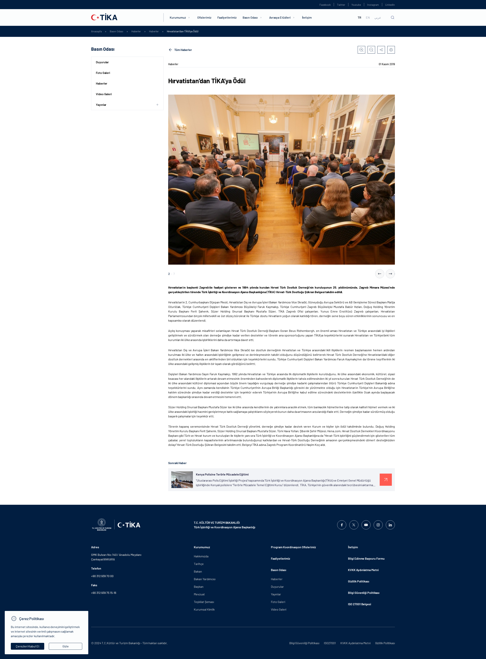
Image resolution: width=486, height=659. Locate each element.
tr (359, 17)
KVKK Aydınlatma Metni (363, 570)
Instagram (373, 4)
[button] (379, 273)
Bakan (198, 571)
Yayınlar (276, 594)
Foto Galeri (103, 72)
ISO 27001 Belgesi (359, 604)
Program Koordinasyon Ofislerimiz (293, 547)
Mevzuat (199, 594)
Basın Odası (250, 17)
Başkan (199, 586)
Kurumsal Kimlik (204, 609)
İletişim (307, 17)
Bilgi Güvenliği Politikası (363, 592)
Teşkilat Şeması (204, 602)
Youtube (356, 4)
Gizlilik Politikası (358, 581)
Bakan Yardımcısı (204, 579)
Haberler (136, 31)
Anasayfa (96, 31)
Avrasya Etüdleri (280, 17)
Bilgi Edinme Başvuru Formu (366, 558)
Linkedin (390, 4)
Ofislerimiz (204, 17)
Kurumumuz (178, 17)
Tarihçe (199, 564)
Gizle (65, 646)
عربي (377, 17)
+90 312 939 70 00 (102, 576)
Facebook (325, 4)
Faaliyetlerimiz (227, 17)
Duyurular (102, 62)
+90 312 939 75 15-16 (103, 592)
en (368, 17)
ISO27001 (330, 643)
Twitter (341, 4)
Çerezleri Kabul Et (27, 646)
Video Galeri (104, 94)
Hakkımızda (201, 556)
